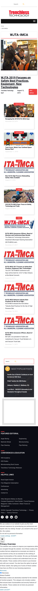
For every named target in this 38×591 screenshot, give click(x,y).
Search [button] (23, 4)
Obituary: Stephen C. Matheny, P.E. (18, 385)
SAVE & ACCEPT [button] (5, 590)
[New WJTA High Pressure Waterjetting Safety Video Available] (19, 167)
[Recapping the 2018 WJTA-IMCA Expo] (19, 110)
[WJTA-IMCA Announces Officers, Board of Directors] (19, 324)
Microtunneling (23, 442)
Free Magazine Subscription (10, 483)
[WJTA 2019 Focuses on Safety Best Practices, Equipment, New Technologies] (19, 57)
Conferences (5, 486)
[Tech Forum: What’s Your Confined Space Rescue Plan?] (19, 139)
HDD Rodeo (4, 461)
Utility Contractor (13, 504)
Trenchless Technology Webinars (11, 468)
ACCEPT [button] (13, 536)
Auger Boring (5, 439)
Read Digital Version (7, 480)
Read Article (32, 92)
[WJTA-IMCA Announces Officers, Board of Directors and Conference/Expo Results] (19, 224)
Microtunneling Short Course (10, 464)
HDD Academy (5, 458)
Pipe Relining (23, 445)
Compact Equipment (7, 501)
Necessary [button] (3, 571)
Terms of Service (12, 513)
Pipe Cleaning (5, 445)
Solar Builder (19, 501)
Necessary (5, 573)
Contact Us (4, 493)
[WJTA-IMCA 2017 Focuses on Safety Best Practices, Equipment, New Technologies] (19, 257)
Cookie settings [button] (5, 536)
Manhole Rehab (6, 442)
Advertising (4, 490)
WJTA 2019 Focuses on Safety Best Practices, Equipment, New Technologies (16, 82)
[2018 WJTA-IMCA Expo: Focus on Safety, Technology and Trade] (19, 196)
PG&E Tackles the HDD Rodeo (16, 381)
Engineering (23, 439)
